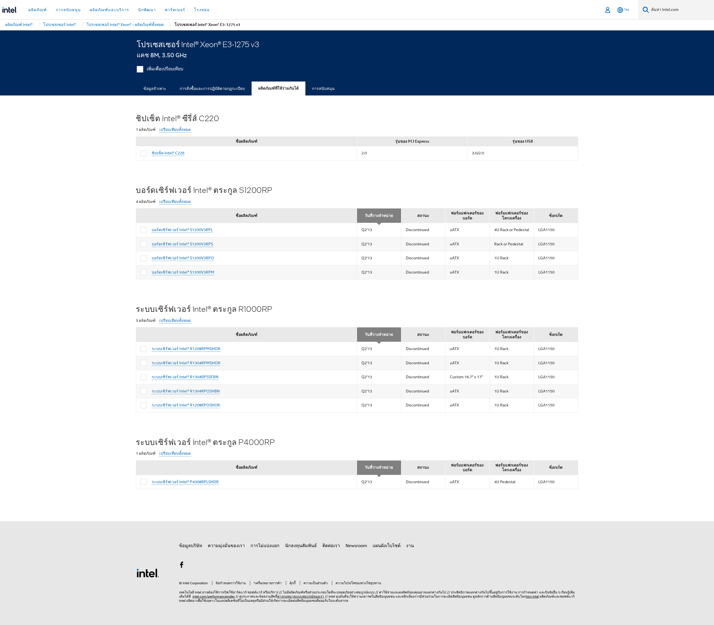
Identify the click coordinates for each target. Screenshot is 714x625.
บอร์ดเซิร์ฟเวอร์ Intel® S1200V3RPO (183, 257)
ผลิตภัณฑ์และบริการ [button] (109, 9)
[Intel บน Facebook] (181, 566)
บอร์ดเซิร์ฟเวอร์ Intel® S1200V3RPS (182, 243)
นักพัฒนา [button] (147, 9)
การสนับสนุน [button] (68, 9)
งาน (410, 546)
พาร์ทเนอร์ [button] (175, 9)
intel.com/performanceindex (213, 596)
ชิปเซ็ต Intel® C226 (168, 152)
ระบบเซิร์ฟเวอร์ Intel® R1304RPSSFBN (185, 376)
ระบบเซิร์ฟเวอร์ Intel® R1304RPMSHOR (186, 362)
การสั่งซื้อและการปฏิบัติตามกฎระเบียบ (212, 88)
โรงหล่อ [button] (201, 9)
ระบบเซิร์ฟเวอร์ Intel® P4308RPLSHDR (185, 481)
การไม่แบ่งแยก (264, 546)
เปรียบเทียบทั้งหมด (175, 129)
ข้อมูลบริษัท (190, 546)
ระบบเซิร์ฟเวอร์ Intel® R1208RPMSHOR (186, 348)
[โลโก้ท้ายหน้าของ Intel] (148, 573)
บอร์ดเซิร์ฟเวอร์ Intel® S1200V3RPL (182, 229)
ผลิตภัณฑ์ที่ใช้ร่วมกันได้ (278, 88)
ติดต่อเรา (331, 546)
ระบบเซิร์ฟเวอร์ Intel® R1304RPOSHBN (186, 391)
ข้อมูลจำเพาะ (154, 88)
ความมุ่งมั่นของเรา (226, 546)
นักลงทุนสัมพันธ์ (301, 546)
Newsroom (356, 546)
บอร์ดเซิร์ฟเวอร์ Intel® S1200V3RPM (183, 272)
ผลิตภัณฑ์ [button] (37, 9)
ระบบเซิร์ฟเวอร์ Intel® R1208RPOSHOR (186, 405)
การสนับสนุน (323, 88)
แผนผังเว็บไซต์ (387, 546)
